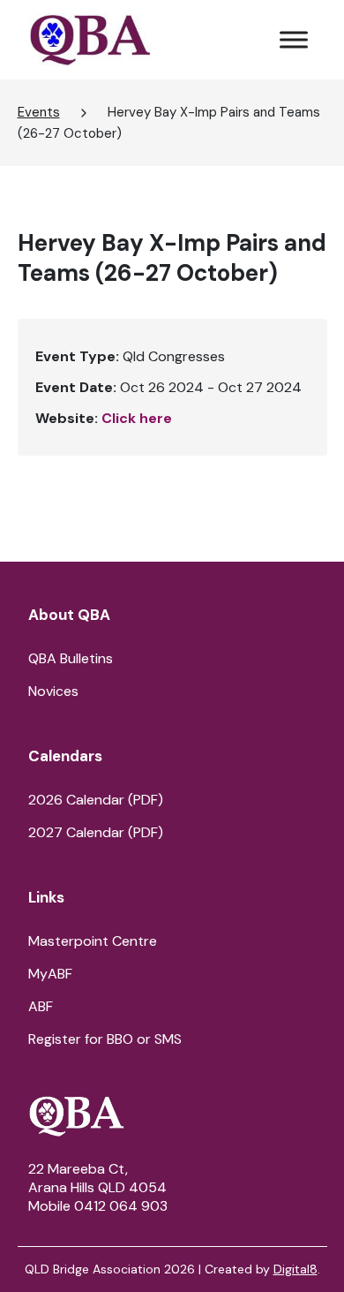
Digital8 (295, 1269)
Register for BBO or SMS (105, 1039)
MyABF (50, 973)
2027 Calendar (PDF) (95, 832)
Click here (136, 418)
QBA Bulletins (70, 658)
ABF (40, 1006)
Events (39, 112)
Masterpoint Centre (92, 941)
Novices (53, 691)
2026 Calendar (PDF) (95, 799)
